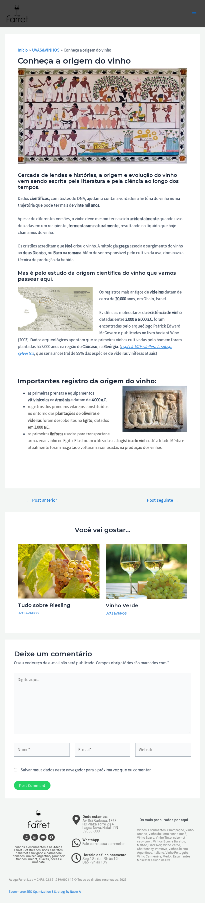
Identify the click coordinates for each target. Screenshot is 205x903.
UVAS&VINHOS (28, 613)
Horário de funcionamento (104, 855)
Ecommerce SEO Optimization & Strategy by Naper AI (45, 891)
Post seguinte (162, 500)
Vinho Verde (122, 606)
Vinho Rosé (178, 834)
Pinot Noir (155, 845)
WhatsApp (90, 840)
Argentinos (144, 852)
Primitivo (161, 849)
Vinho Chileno (178, 849)
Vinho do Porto (158, 834)
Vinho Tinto (164, 837)
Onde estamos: (95, 817)
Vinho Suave (145, 837)
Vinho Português (177, 852)
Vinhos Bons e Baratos (169, 841)
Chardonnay (145, 849)
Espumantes (157, 830)
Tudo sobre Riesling (44, 605)
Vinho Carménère (149, 856)
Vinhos (142, 830)
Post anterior (41, 500)
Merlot (167, 856)
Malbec (142, 845)
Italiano (159, 852)
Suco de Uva (161, 860)
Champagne (175, 830)
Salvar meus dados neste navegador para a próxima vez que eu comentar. (85, 770)
